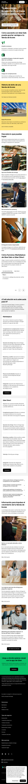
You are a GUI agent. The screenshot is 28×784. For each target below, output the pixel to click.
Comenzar (7, 392)
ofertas (4, 213)
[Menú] (26, 2)
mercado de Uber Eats (8, 179)
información (9, 211)
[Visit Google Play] (6, 767)
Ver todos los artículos (14, 648)
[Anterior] (19, 290)
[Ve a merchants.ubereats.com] (5, 2)
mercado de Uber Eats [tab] (7, 271)
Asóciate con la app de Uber (10, 25)
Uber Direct (22, 177)
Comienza (22, 2)
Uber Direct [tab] (16, 271)
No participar (15, 780)
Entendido (23, 780)
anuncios (23, 211)
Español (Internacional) (8, 759)
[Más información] (14, 528)
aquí (20, 776)
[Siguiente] (23, 290)
